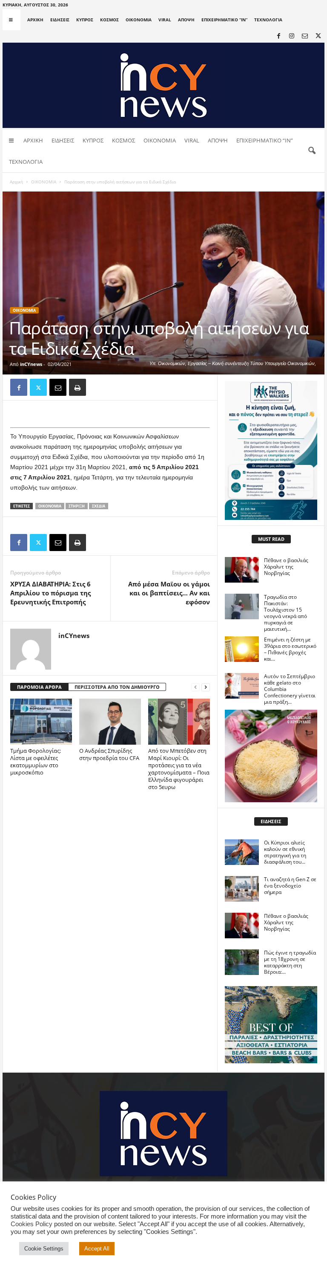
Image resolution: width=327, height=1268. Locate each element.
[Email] (57, 387)
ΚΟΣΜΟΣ (109, 20)
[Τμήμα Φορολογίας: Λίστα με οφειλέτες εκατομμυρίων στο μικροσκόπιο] (41, 722)
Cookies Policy (31, 1224)
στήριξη (77, 506)
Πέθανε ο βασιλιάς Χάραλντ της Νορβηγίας (286, 567)
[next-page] (205, 687)
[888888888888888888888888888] (271, 450)
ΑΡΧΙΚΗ (35, 20)
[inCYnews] (163, 85)
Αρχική (16, 182)
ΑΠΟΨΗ (186, 20)
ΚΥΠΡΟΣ (84, 20)
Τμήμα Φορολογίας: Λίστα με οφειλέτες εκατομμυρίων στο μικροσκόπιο (35, 761)
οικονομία (49, 506)
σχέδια (98, 506)
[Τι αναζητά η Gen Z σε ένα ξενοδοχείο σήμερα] (242, 889)
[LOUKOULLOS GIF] (271, 756)
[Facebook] (278, 36)
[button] (311, 151)
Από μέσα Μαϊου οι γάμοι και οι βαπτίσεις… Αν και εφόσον (169, 593)
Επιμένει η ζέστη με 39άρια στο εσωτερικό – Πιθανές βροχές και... (290, 649)
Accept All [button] (96, 1248)
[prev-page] (195, 687)
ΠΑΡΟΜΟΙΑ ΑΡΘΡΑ (39, 687)
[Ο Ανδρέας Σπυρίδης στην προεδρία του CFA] (110, 722)
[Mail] (305, 36)
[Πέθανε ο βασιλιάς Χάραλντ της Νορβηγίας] (242, 570)
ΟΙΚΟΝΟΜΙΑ (139, 20)
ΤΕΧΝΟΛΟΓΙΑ (268, 20)
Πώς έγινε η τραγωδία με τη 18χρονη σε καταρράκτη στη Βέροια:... (290, 962)
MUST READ (271, 539)
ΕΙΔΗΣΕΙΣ (59, 20)
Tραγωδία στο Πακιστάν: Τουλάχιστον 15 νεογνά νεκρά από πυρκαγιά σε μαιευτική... (285, 613)
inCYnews (31, 364)
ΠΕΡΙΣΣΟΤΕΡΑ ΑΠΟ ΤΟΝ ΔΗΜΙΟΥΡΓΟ (117, 687)
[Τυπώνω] (77, 387)
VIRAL (164, 20)
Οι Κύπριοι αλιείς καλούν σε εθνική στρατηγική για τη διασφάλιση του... (285, 852)
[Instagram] (292, 36)
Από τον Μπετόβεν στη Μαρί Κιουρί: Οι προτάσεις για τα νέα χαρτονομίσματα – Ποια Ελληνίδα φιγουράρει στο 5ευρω (178, 769)
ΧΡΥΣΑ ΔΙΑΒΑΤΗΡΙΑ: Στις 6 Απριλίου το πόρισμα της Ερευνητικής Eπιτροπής (50, 593)
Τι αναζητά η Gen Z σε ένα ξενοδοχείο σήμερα (290, 886)
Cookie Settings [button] (43, 1248)
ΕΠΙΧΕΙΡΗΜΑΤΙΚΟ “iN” (224, 20)
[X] (318, 36)
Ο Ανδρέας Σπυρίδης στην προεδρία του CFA (110, 754)
